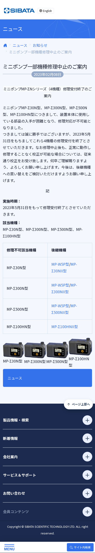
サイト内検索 (82, 547)
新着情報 (10, 438)
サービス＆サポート (19, 475)
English (47, 11)
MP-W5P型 (60, 264)
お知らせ (40, 45)
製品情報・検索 (16, 420)
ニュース (20, 45)
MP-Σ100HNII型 (64, 326)
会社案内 (10, 456)
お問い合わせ (14, 493)
